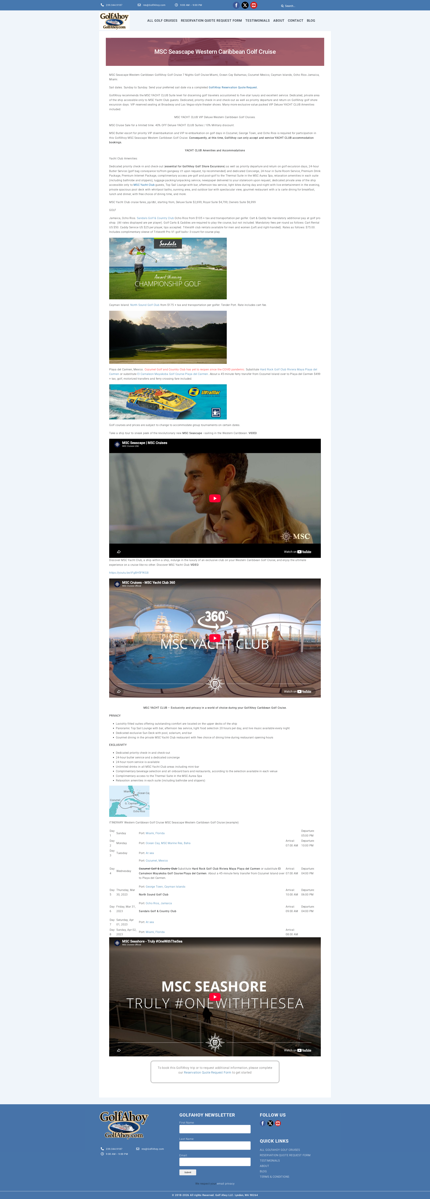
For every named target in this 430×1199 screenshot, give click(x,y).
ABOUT (264, 1166)
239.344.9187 (114, 5)
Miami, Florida (155, 833)
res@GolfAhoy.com (154, 5)
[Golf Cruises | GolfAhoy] (124, 1111)
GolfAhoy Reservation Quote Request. (233, 87)
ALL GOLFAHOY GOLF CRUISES (280, 1149)
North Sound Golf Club (145, 305)
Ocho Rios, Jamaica (159, 903)
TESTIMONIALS (270, 1160)
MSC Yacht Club (144, 184)
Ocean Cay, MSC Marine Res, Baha (168, 843)
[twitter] (245, 5)
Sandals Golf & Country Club (155, 218)
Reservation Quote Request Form (207, 1072)
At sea (150, 853)
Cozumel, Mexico (157, 860)
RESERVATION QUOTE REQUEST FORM (285, 1155)
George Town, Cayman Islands (165, 886)
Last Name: (186, 1139)
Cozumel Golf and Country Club (165, 369)
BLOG (263, 1171)
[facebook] (236, 5)
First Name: (186, 1122)
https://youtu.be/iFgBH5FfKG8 (128, 572)
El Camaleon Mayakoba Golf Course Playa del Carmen (172, 374)
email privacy (225, 1183)
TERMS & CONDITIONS (274, 1176)
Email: (183, 1155)
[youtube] (253, 5)
